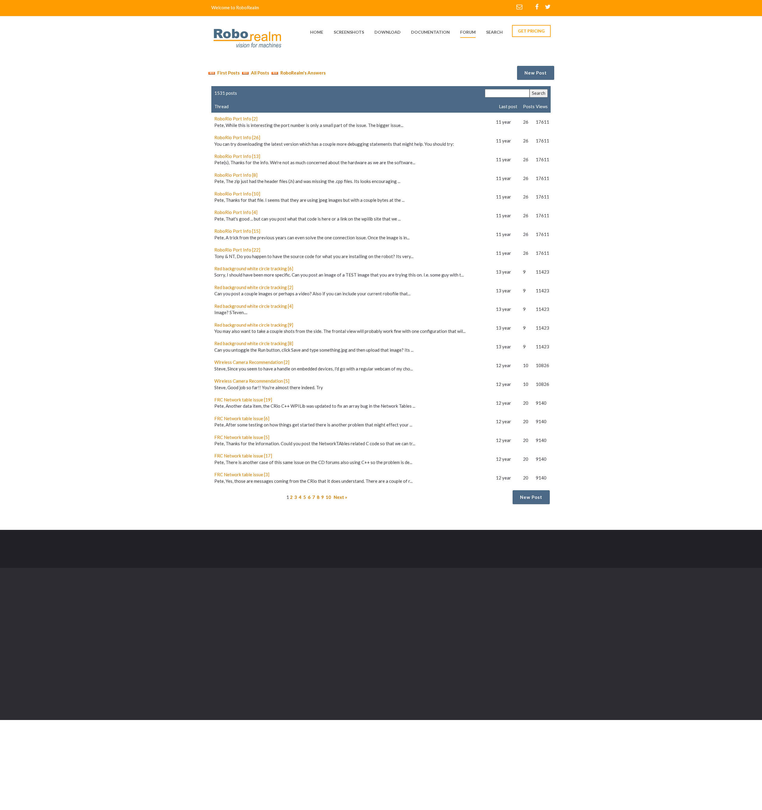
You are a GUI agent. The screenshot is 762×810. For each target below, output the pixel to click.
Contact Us (395, 636)
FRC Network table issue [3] (241, 474)
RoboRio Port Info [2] (235, 118)
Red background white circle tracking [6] (253, 268)
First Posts (228, 72)
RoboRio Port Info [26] (237, 137)
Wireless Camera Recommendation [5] (251, 381)
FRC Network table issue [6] (241, 418)
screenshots (349, 32)
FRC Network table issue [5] (241, 437)
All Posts (259, 72)
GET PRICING (531, 30)
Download (343, 623)
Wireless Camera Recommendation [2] (251, 362)
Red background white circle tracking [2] (253, 287)
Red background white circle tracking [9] (253, 325)
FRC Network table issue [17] (243, 455)
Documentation (399, 623)
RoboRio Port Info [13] (237, 156)
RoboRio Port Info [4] (235, 212)
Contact (330, 545)
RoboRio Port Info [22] (237, 249)
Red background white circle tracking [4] (253, 306)
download (387, 32)
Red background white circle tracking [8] (253, 343)
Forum (468, 32)
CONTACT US (528, 548)
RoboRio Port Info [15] (237, 231)
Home (339, 611)
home (316, 32)
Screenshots (396, 611)
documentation (430, 32)
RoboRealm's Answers (302, 72)
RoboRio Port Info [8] (235, 175)
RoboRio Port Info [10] (237, 193)
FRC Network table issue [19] (243, 399)
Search (494, 32)
